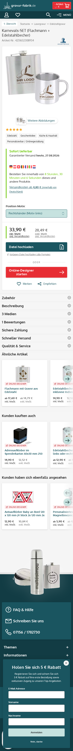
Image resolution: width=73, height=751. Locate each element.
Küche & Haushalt (48, 135)
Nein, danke (36, 741)
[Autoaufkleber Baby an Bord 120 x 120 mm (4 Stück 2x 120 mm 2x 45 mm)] (23, 497)
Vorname (13, 702)
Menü (67, 14)
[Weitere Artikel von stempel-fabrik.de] (63, 41)
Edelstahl (12, 135)
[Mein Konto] (6, 15)
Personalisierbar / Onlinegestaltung (25, 141)
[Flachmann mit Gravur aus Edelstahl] (23, 374)
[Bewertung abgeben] (14, 130)
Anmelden (36, 732)
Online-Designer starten (21, 272)
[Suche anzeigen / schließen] (48, 15)
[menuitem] (64, 15)
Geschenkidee (28, 135)
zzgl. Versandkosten (19, 236)
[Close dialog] (66, 663)
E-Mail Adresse (16, 688)
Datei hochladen (21, 247)
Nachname (14, 715)
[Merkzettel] (17, 15)
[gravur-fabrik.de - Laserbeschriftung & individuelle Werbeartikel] (19, 5)
